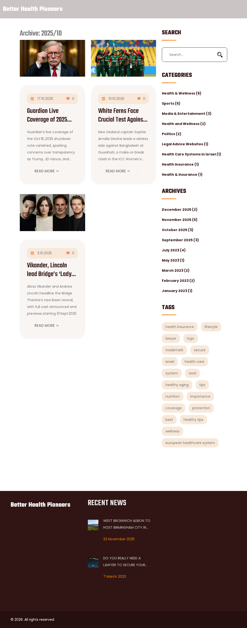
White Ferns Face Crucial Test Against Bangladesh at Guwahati (121, 115)
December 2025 (180, 209)
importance (200, 396)
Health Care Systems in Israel (191, 154)
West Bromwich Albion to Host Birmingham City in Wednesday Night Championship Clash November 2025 (126, 524)
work (192, 373)
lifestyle (211, 326)
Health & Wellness (181, 93)
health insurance (179, 326)
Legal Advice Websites (185, 144)
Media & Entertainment (187, 113)
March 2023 (176, 270)
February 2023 (178, 280)
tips (202, 384)
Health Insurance (180, 164)
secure (200, 350)
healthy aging (177, 384)
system (171, 373)
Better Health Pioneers (33, 9)
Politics (171, 133)
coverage (173, 408)
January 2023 (177, 290)
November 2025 (180, 219)
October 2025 (177, 229)
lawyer (170, 338)
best (169, 419)
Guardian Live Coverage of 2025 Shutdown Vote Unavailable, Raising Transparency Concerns (50, 115)
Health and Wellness (184, 123)
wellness (172, 431)
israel (169, 361)
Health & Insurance (182, 174)
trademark (174, 350)
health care (194, 361)
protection (201, 408)
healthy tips (193, 419)
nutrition (172, 396)
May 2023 (173, 260)
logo (190, 338)
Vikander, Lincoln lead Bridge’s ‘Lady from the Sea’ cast (49, 270)
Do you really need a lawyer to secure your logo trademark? (124, 562)
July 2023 (174, 250)
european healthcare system (190, 442)
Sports (171, 103)
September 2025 (180, 240)
